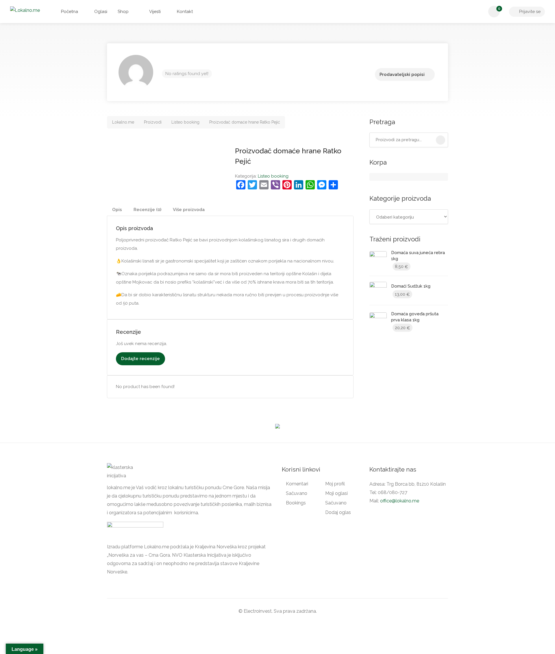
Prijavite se (529, 11)
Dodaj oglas (338, 512)
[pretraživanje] (440, 140)
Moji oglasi (336, 493)
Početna (69, 11)
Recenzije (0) (147, 209)
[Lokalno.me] (25, 10)
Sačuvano (296, 493)
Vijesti (154, 11)
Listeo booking (273, 176)
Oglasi (100, 11)
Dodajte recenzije (140, 358)
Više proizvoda (189, 209)
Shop (123, 11)
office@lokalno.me (399, 501)
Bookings (296, 503)
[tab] (117, 210)
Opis (117, 209)
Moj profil (335, 484)
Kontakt (184, 11)
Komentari (297, 484)
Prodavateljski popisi (402, 74)
